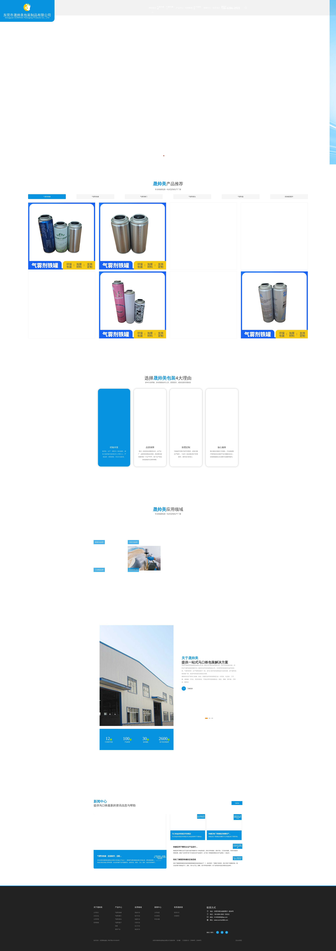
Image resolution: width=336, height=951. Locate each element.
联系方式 (176, 909)
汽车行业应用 (133, 541)
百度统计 (185, 937)
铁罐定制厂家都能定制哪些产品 (237, 814)
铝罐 (116, 923)
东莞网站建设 (103, 937)
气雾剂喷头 (192, 197)
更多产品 (117, 926)
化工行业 (137, 923)
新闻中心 (207, 7)
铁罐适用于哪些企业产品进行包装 (237, 843)
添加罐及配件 (289, 197)
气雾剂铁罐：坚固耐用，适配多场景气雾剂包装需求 (160, 854)
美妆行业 (137, 909)
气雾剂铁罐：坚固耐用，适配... (109, 853)
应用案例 (189, 7)
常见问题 (157, 916)
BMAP (193, 937)
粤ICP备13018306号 (113, 937)
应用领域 (96, 919)
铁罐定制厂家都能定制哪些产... (219, 830)
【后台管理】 (238, 937)
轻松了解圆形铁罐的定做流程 (237, 855)
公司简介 (96, 909)
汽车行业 (137, 919)
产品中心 (179, 7)
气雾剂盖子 (118, 919)
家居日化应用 (99, 541)
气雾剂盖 (240, 197)
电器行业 (137, 916)
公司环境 (96, 916)
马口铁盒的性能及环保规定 (201, 813)
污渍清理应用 (133, 567)
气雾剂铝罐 (95, 197)
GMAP (199, 937)
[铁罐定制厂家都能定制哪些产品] (224, 824)
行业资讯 (157, 912)
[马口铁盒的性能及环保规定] (187, 824)
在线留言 (176, 912)
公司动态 (157, 909)
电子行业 (137, 912)
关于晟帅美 (197, 7)
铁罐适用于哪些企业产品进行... (185, 843)
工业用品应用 (239, 565)
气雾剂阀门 (169, 7)
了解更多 (190, 685)
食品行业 (137, 926)
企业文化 (96, 912)
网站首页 (152, 7)
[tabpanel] (168, 82)
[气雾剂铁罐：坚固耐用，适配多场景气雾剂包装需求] (130, 838)
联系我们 (216, 7)
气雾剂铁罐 (160, 7)
